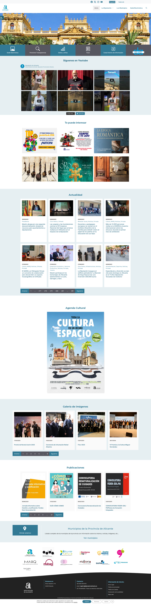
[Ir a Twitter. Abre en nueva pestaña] (95, 1)
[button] (146, 8)
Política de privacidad (113, 587)
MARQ (112, 221)
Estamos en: (49, 581)
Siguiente (80, 291)
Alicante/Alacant (111, 266)
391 (72, 291)
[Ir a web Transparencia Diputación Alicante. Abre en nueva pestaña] (37, 50)
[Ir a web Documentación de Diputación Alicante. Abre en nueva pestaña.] (63, 50)
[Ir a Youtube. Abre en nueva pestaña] (101, 1)
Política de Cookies (113, 589)
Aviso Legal (111, 584)
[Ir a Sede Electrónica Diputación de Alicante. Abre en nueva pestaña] (12, 50)
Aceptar (87, 601)
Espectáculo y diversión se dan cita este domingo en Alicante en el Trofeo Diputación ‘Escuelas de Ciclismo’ (117, 274)
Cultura (108, 221)
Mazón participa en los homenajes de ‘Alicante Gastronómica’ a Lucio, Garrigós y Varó (58, 276)
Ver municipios (90, 538)
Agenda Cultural (76, 308)
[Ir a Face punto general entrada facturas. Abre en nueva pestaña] (88, 50)
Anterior (24, 291)
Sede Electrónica (136, 8)
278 (45, 291)
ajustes (75, 602)
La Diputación (106, 8)
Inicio (96, 8)
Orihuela (60, 221)
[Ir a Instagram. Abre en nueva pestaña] (98, 1)
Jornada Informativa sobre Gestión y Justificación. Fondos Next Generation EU (32, 508)
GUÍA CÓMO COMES (57, 506)
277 (40, 291)
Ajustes (106, 601)
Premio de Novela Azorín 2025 (24, 445)
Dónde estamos (25, 533)
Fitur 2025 (81, 445)
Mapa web (111, 594)
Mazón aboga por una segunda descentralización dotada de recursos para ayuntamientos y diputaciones (33, 227)
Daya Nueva (81, 266)
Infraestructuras (90, 266)
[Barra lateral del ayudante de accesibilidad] (2, 18)
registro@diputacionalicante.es (88, 586)
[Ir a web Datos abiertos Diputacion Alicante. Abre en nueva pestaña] (138, 50)
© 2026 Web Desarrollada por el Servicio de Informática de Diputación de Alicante (76, 597)
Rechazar (96, 601)
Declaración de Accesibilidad (115, 592)
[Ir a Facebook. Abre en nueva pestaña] (91, 1)
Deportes (119, 266)
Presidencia (25, 221)
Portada (96, 221)
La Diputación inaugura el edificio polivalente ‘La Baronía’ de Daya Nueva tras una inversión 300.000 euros (89, 274)
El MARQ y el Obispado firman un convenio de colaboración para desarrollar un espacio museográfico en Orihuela (33, 274)
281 (62, 291)
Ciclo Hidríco (54, 221)
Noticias (90, 221)
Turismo (52, 270)
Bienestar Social (82, 221)
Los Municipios (122, 8)
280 (57, 291)
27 (51, 515)
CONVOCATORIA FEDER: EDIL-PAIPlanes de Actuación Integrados (116, 508)
